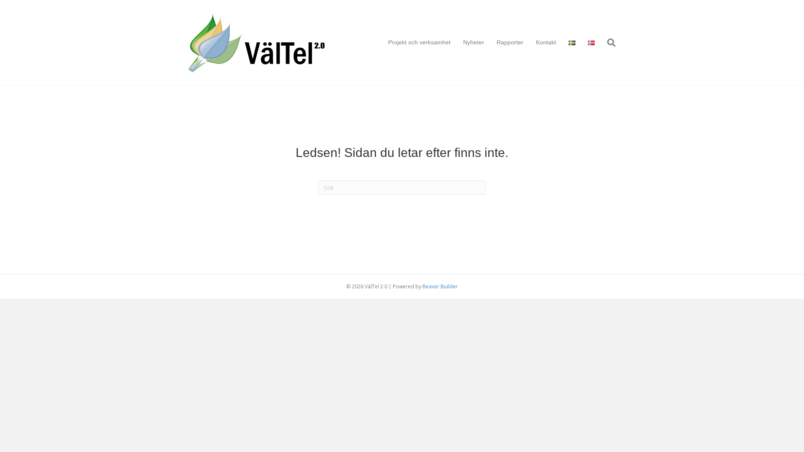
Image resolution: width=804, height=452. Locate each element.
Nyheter (473, 42)
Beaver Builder (440, 286)
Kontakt (546, 42)
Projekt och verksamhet (419, 42)
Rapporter (510, 42)
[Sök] (608, 42)
